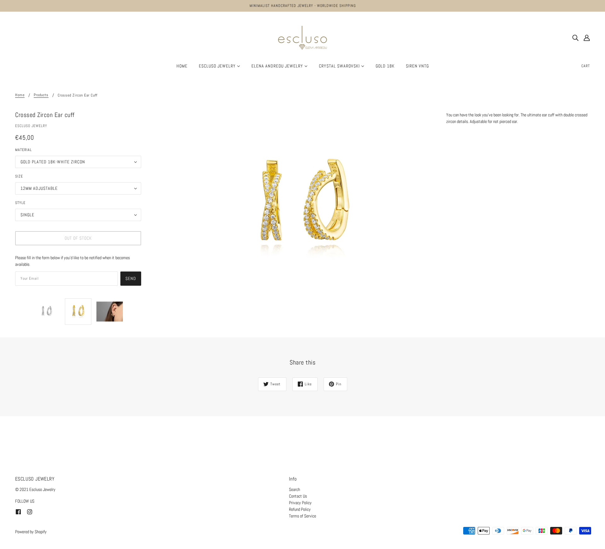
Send (130, 278)
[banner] (302, 37)
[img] (575, 38)
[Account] (586, 38)
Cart (585, 65)
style (20, 202)
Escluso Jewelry (31, 125)
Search (294, 489)
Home (20, 95)
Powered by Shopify (31, 531)
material (23, 149)
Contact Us (298, 496)
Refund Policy (300, 509)
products (41, 95)
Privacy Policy (300, 502)
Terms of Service (302, 516)
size (19, 176)
